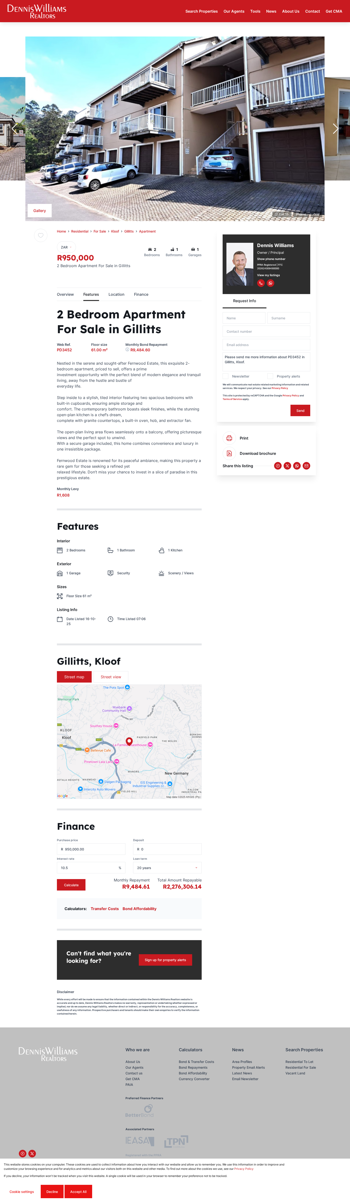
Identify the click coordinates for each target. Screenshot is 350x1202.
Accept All (78, 1192)
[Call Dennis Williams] (261, 283)
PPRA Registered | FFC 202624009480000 (270, 266)
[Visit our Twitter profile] (32, 1153)
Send (300, 411)
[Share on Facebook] (278, 466)
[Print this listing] (229, 438)
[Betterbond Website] (139, 1111)
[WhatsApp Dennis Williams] (270, 283)
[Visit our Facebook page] (22, 1153)
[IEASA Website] (140, 1142)
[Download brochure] (229, 453)
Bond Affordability (139, 908)
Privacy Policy (280, 388)
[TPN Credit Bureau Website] (176, 1142)
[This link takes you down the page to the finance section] (127, 349)
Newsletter (240, 376)
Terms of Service (232, 399)
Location (117, 294)
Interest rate (65, 858)
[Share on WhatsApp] (297, 466)
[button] (14, 128)
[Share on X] (287, 466)
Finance (141, 294)
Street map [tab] (74, 676)
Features (91, 294)
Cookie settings (22, 1192)
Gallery (39, 210)
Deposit (138, 840)
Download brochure (258, 453)
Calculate (71, 885)
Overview (65, 294)
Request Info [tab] (244, 300)
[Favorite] (40, 235)
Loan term (140, 858)
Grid (317, 214)
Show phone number (271, 259)
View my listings (268, 275)
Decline (52, 1192)
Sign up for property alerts (165, 960)
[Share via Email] (306, 466)
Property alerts (288, 376)
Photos (301, 214)
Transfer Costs (105, 908)
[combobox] (173, 867)
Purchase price (67, 840)
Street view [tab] (111, 676)
